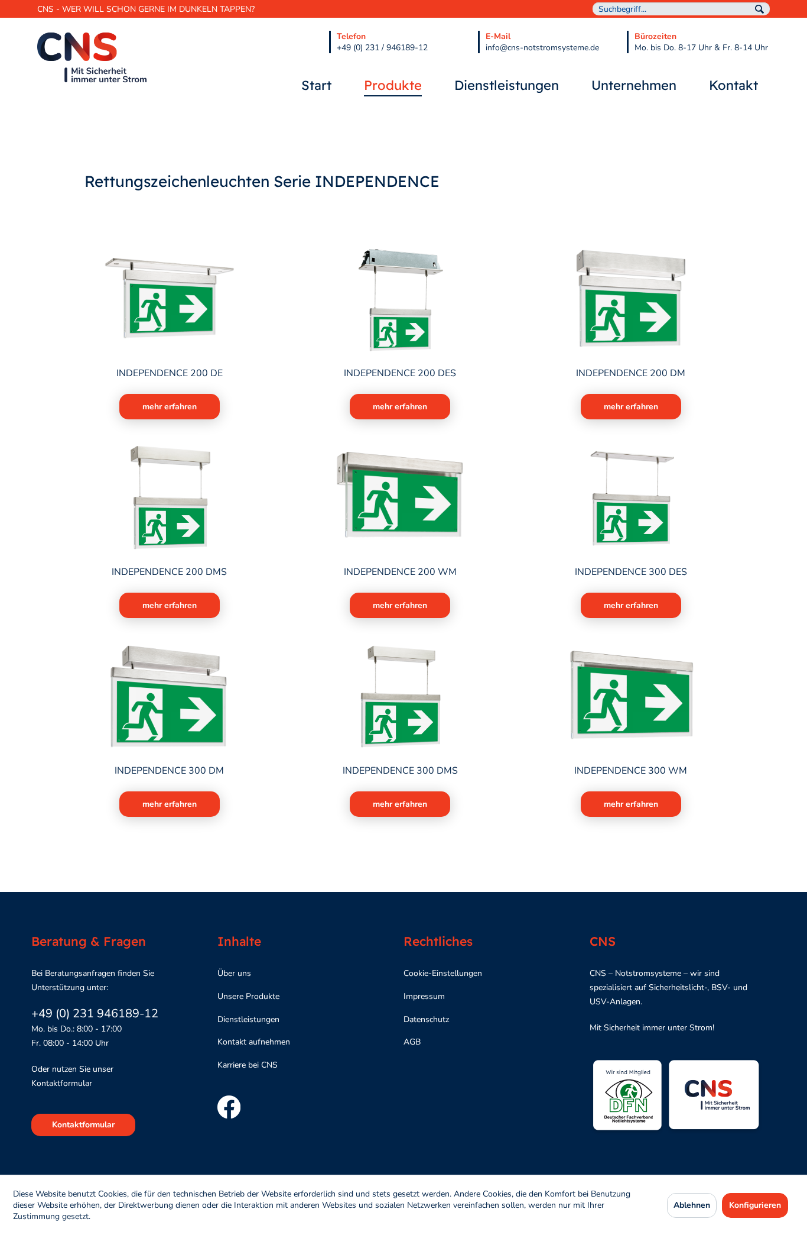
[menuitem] (681, 8)
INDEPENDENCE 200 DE (169, 373)
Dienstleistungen (248, 1019)
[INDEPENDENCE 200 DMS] (169, 498)
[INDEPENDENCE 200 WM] (400, 498)
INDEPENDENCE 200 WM (400, 572)
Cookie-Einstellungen (442, 973)
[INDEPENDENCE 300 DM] (169, 697)
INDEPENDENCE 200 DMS (169, 572)
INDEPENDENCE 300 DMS (400, 771)
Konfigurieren (755, 1205)
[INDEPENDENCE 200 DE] (169, 299)
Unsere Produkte (248, 996)
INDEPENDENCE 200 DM (630, 373)
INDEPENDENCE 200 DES (400, 373)
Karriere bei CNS (247, 1065)
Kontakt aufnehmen (253, 1042)
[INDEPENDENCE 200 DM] (630, 299)
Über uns (234, 973)
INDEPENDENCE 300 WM (630, 771)
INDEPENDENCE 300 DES (631, 572)
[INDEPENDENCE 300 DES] (630, 498)
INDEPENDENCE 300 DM (169, 771)
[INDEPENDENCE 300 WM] (630, 697)
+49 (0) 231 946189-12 (94, 1013)
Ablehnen (691, 1205)
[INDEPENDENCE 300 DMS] (400, 697)
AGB (412, 1042)
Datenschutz (426, 1019)
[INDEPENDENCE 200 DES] (400, 299)
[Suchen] (759, 9)
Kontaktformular (83, 1124)
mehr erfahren (169, 406)
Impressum (424, 996)
